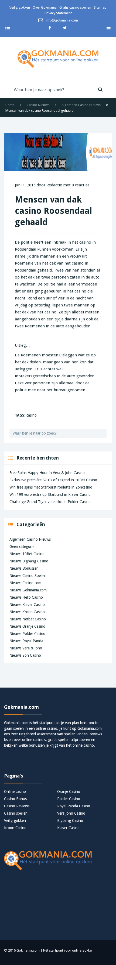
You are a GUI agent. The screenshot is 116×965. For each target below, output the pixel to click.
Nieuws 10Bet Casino (27, 554)
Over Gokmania (45, 7)
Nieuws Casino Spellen (27, 575)
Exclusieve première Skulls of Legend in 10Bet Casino (53, 480)
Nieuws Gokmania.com (28, 590)
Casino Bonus (15, 799)
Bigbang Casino (70, 820)
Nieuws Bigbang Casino (28, 561)
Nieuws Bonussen (24, 568)
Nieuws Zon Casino (25, 655)
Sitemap (100, 7)
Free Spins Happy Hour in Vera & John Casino (47, 473)
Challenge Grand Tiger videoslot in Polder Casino (50, 502)
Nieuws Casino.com (25, 583)
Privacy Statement (58, 13)
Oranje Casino (68, 791)
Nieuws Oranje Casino (27, 626)
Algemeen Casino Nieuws (81, 105)
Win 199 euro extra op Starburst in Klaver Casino (50, 494)
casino (31, 415)
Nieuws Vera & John (25, 648)
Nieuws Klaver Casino (27, 604)
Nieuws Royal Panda (26, 641)
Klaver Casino (68, 828)
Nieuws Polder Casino (27, 633)
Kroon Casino (15, 828)
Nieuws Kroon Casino (27, 612)
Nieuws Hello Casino (26, 597)
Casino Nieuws (38, 105)
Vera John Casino (71, 813)
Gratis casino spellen (75, 7)
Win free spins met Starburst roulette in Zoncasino (50, 487)
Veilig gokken (19, 7)
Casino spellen (16, 813)
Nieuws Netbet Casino (27, 619)
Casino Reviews (16, 806)
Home (10, 105)
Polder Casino (68, 799)
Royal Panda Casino (73, 806)
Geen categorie (21, 546)
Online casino (15, 791)
